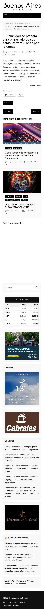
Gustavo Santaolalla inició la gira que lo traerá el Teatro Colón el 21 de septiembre (21, 448)
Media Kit (12, 602)
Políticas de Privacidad (11, 605)
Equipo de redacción (12, 52)
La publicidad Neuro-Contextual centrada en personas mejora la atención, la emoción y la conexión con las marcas (21, 568)
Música (25, 200)
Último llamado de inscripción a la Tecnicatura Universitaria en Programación (21, 155)
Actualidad (9, 196)
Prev (9, 111)
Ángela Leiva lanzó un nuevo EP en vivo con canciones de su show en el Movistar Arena (21, 468)
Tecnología (17, 148)
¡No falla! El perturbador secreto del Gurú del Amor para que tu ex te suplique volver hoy (21, 546)
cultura (8, 103)
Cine (25, 196)
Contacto (22, 602)
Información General (12, 200)
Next (34, 111)
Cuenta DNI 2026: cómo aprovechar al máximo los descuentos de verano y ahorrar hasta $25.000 (20, 557)
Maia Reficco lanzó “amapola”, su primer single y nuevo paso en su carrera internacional (21, 479)
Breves (12, 55)
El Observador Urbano (18, 538)
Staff (4, 602)
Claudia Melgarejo (13, 211)
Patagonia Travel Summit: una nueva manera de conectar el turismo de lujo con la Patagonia (22, 457)
